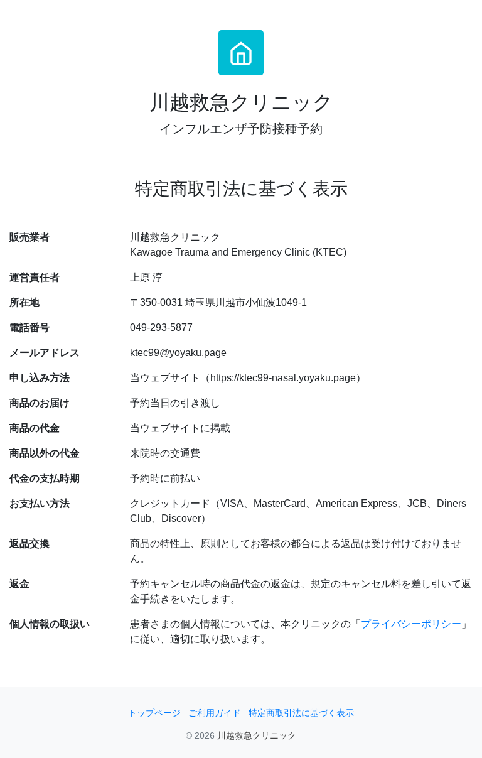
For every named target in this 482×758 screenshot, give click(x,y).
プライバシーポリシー (411, 624)
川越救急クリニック (256, 735)
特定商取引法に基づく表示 (301, 713)
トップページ (154, 713)
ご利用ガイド (214, 713)
